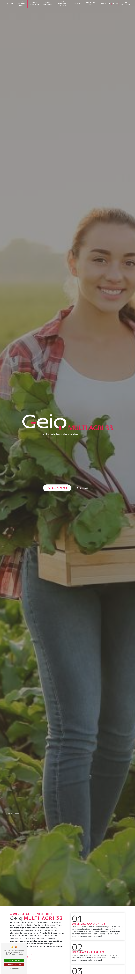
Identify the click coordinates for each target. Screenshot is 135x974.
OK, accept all (14, 960)
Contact (84, 488)
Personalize (14, 969)
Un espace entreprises (88, 952)
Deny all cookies (14, 965)
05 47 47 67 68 (128, 4)
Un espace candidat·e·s (89, 924)
